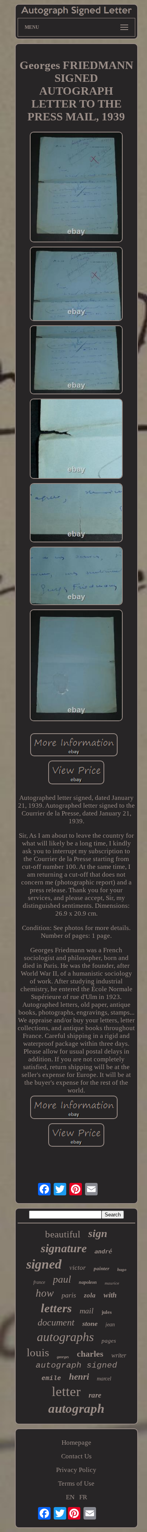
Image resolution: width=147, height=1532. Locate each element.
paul (62, 1279)
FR (83, 1497)
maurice (112, 1283)
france (39, 1282)
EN (70, 1497)
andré (103, 1251)
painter (101, 1268)
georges (63, 1357)
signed (44, 1264)
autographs (65, 1337)
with (110, 1295)
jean (110, 1324)
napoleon (88, 1282)
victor (77, 1267)
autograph (76, 1408)
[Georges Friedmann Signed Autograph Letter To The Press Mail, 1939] (76, 188)
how (45, 1293)
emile (51, 1378)
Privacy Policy (76, 1470)
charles (90, 1354)
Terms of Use (76, 1483)
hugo (122, 1269)
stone (90, 1323)
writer (118, 1355)
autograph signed (76, 1365)
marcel (104, 1379)
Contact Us (76, 1456)
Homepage (76, 1442)
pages (109, 1341)
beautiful (62, 1234)
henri (79, 1377)
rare (95, 1395)
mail (87, 1310)
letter (66, 1391)
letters (56, 1308)
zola (90, 1295)
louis (38, 1352)
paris (69, 1295)
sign (97, 1233)
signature (64, 1248)
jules (107, 1312)
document (56, 1322)
